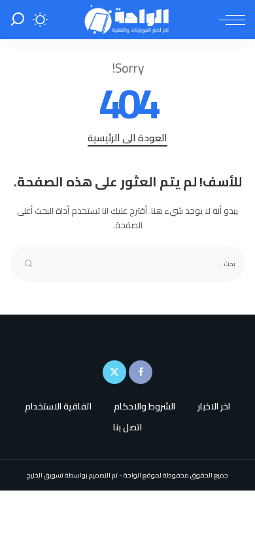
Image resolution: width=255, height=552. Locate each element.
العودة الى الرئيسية (127, 139)
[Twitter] (114, 372)
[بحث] (18, 19)
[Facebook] (140, 372)
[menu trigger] (228, 19)
